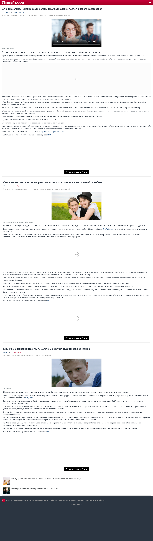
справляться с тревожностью (52, 131)
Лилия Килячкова (19, 12)
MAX (49, 135)
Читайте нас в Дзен (76, 172)
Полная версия (76, 504)
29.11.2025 (5, 12)
